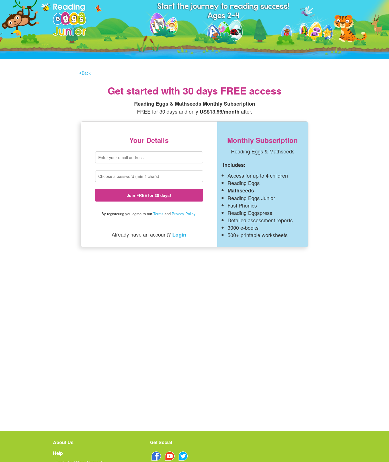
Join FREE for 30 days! (149, 195)
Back (86, 73)
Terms (158, 213)
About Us (63, 442)
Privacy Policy (184, 213)
